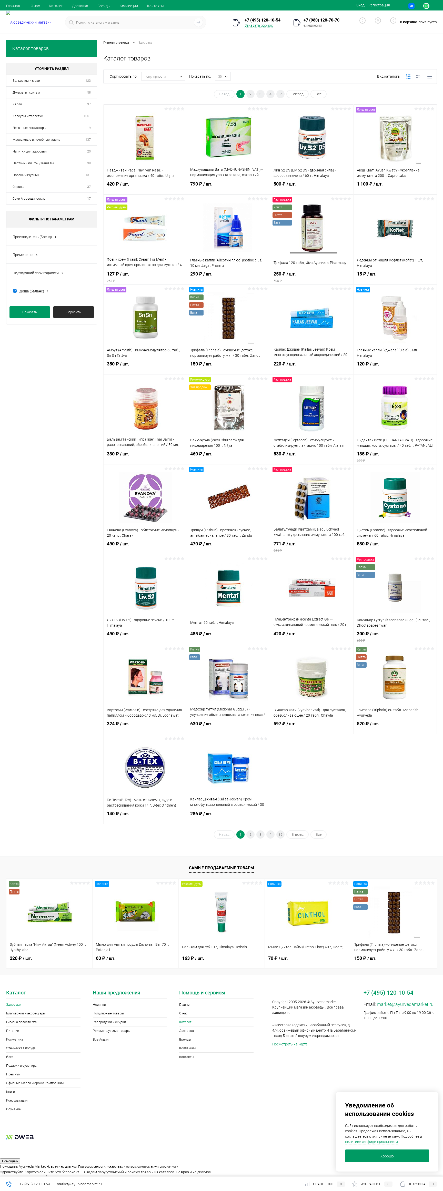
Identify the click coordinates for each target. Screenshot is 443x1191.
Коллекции (129, 6)
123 (88, 81)
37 (89, 104)
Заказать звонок (259, 25)
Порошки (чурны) (26, 175)
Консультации (16, 1100)
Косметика (14, 1039)
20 (89, 151)
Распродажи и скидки (109, 1022)
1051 (87, 116)
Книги (10, 1092)
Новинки (99, 1004)
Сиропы (18, 187)
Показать (29, 312)
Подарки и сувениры (21, 1065)
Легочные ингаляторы (29, 128)
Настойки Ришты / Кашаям (33, 163)
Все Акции (100, 1039)
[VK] (411, 6)
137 (88, 139)
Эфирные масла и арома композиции (35, 1083)
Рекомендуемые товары (111, 1031)
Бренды (103, 6)
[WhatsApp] (426, 6)
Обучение (13, 1109)
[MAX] (434, 6)
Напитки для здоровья (30, 151)
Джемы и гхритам (26, 92)
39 (89, 163)
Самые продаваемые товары (221, 868)
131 (88, 175)
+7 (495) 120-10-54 (34, 1184)
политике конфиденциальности (371, 1142)
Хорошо (387, 1156)
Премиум (13, 1074)
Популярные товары (108, 1013)
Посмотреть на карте (289, 1044)
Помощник (10, 1161)
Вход (360, 5)
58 (89, 92)
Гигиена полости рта (21, 1022)
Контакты (155, 6)
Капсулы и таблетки (28, 116)
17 (89, 198)
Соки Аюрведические (29, 198)
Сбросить (73, 312)
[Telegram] (419, 6)
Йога (9, 1057)
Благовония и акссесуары (26, 1013)
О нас (35, 6)
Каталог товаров (30, 48)
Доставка (80, 6)
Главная (13, 6)
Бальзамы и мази (26, 81)
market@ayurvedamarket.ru (405, 1004)
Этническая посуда (21, 1048)
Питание (12, 1031)
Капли (17, 104)
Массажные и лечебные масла (36, 139)
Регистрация (379, 5)
